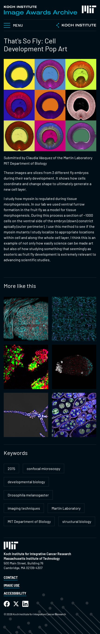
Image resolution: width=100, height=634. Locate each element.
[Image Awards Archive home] (40, 11)
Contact (11, 577)
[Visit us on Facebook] (7, 604)
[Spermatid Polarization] (74, 367)
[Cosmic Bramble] (74, 319)
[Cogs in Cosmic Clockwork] (74, 415)
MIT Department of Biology (29, 521)
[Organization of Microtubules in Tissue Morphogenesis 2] (26, 319)
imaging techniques (24, 508)
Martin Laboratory (66, 508)
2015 (11, 468)
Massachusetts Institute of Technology (32, 558)
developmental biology (26, 482)
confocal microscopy (43, 468)
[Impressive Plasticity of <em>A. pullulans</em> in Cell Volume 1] (26, 415)
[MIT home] (89, 9)
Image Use (12, 585)
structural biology (76, 521)
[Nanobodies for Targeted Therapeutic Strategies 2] (26, 367)
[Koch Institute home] (76, 26)
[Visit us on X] (16, 604)
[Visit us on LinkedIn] (25, 604)
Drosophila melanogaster (28, 495)
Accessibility (15, 593)
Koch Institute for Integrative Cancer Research (37, 554)
